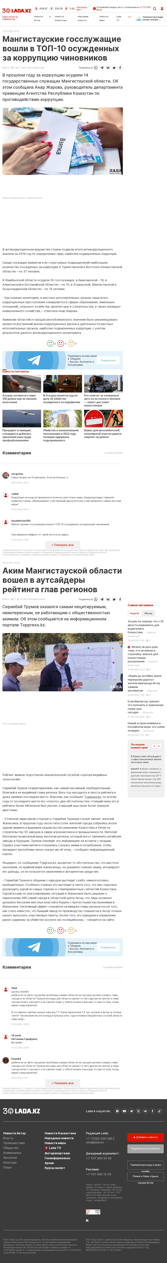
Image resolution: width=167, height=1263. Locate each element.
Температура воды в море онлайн (145, 1166)
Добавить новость (147, 1137)
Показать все (63, 545)
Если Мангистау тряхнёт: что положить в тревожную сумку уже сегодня (146, 707)
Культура (9, 1162)
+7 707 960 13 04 (98, 1174)
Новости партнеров (15, 371)
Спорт (7, 1167)
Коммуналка (12, 1152)
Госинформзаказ (57, 1158)
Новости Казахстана (60, 1133)
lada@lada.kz (100, 1200)
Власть (5, 68)
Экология (10, 1157)
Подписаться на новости (145, 1148)
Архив (49, 1163)
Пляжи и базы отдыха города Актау (145, 1178)
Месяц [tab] (148, 613)
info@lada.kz (104, 1197)
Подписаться (108, 360)
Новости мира (55, 1143)
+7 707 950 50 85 (99, 1158)
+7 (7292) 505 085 (99, 1138)
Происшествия (14, 1143)
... (129, 15)
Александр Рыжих (36, 67)
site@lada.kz (95, 1142)
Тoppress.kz (92, 797)
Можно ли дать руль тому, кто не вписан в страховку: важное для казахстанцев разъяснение (143, 656)
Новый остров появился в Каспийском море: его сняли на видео (146, 727)
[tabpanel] (146, 678)
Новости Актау (38, 18)
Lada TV (55, 1148)
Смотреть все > (81, 8)
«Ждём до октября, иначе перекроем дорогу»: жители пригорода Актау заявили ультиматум (145, 683)
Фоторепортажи (57, 1153)
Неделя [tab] (134, 613)
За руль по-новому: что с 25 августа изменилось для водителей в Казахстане (146, 628)
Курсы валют (55, 1168)
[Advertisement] (62, 224)
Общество (10, 1148)
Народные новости (59, 1138)
